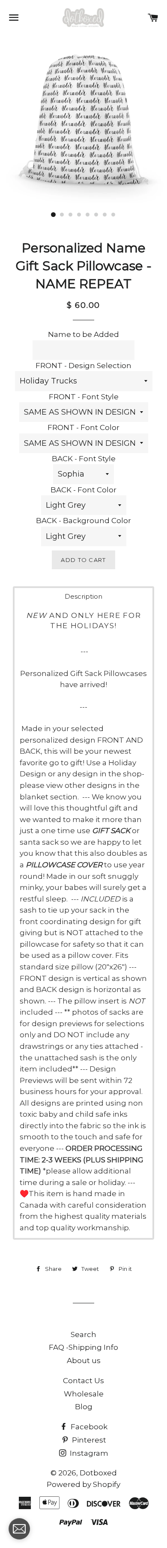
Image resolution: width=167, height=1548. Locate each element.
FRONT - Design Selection (83, 365)
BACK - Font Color (83, 490)
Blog (83, 1406)
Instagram (88, 1453)
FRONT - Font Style (84, 396)
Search (83, 1334)
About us (84, 1360)
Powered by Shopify (83, 1484)
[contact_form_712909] (19, 1528)
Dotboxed (98, 1473)
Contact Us (83, 1380)
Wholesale (84, 1394)
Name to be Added (83, 334)
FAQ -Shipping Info (83, 1347)
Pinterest (88, 1440)
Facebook (88, 1426)
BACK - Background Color (83, 520)
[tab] (83, 596)
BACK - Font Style (84, 458)
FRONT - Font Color (83, 427)
